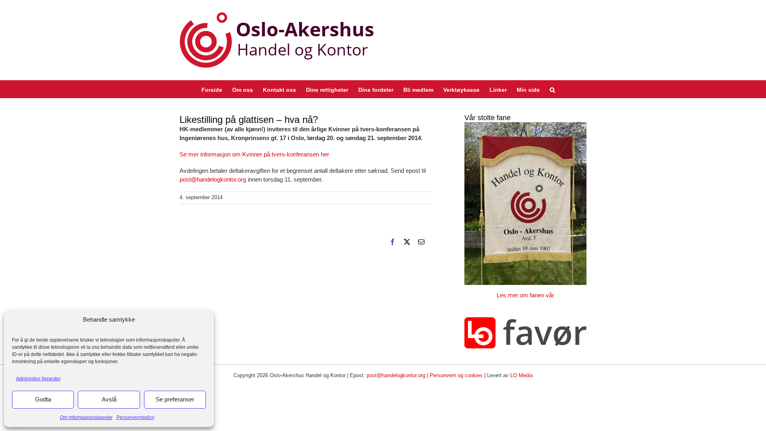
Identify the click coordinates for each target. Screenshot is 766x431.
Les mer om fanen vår (525, 295)
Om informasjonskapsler (86, 417)
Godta (43, 399)
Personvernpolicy (135, 417)
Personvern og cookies (456, 375)
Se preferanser (175, 399)
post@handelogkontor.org (214, 179)
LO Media (521, 375)
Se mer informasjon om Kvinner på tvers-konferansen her (254, 154)
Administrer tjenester (38, 379)
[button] (552, 89)
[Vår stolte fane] (525, 203)
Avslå (109, 399)
